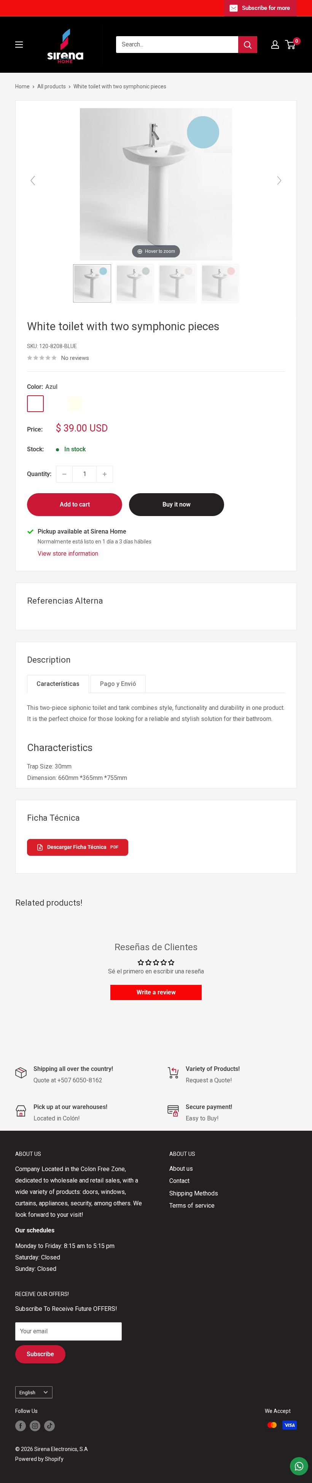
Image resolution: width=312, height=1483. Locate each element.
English (27, 1392)
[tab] (58, 684)
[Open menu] (19, 45)
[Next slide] (279, 180)
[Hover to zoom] (156, 183)
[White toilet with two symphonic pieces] (92, 283)
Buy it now (176, 504)
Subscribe (40, 1354)
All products (51, 86)
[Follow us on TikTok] (49, 1426)
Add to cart (75, 504)
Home (22, 86)
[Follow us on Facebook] (20, 1426)
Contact (179, 1180)
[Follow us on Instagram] (35, 1426)
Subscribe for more (266, 8)
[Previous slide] (32, 180)
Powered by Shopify (39, 1459)
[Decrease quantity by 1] (64, 474)
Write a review (156, 992)
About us (181, 1168)
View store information (68, 553)
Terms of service (192, 1205)
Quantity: (39, 474)
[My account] (275, 44)
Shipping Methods (193, 1193)
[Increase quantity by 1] (105, 474)
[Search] (247, 44)
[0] (290, 44)
